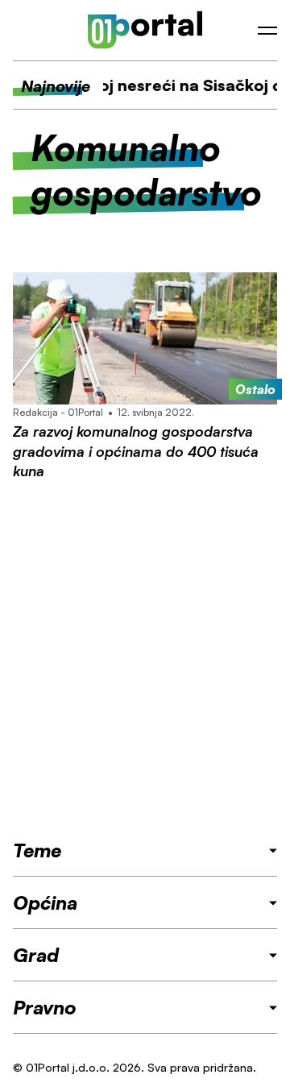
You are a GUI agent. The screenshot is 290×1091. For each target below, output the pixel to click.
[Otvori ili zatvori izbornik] (267, 30)
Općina (45, 902)
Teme (37, 850)
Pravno (45, 1007)
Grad (36, 955)
